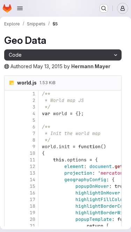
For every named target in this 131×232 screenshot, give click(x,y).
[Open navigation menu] (20, 8)
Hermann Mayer (90, 66)
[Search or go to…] (104, 8)
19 (32, 213)
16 (32, 193)
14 (32, 180)
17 (32, 199)
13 (32, 173)
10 (32, 153)
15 (32, 186)
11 (32, 160)
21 (32, 226)
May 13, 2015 (48, 66)
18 (32, 206)
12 (32, 166)
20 (32, 219)
